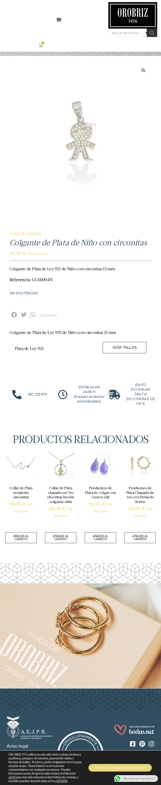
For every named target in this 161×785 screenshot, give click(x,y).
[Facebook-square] (6, 19)
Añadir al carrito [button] (21, 538)
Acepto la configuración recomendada (120, 768)
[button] (58, 19)
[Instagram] (23, 19)
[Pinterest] (14, 19)
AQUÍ (11, 777)
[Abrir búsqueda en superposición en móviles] (132, 33)
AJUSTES (61, 781)
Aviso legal (17, 746)
